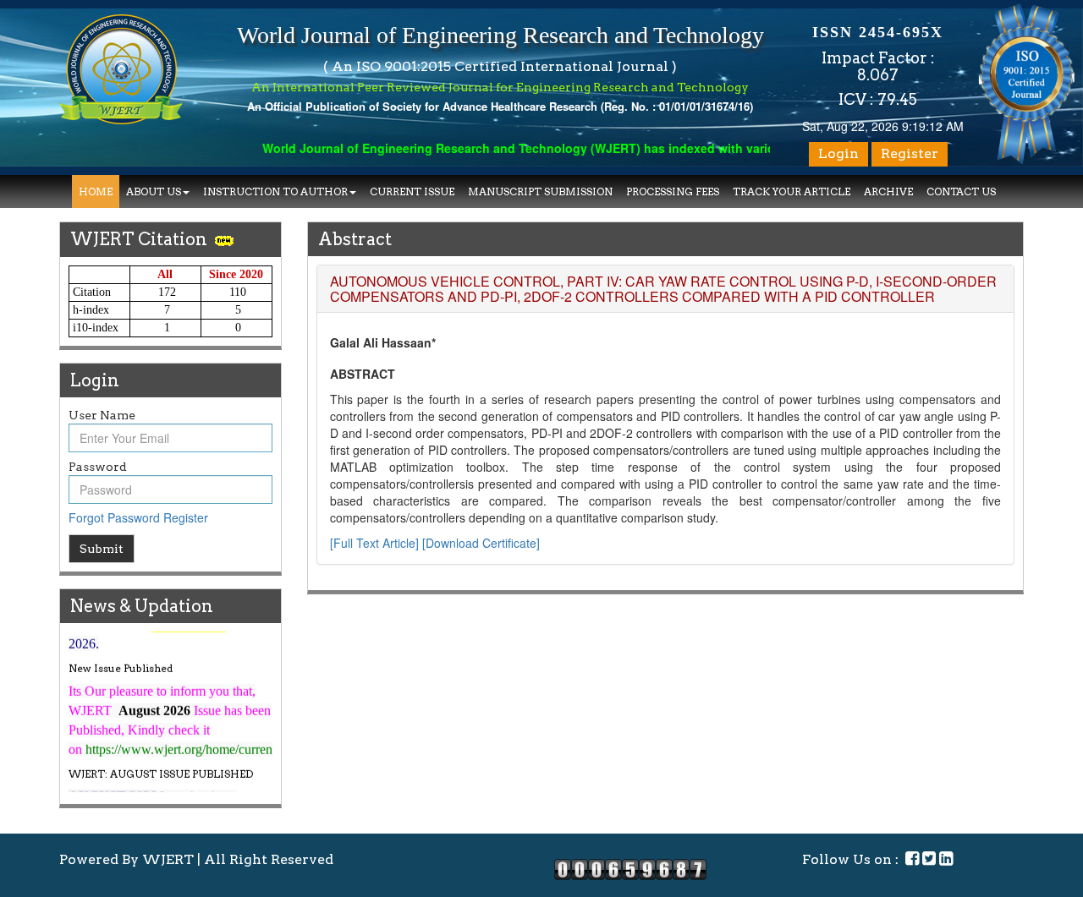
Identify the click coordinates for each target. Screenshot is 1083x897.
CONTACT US (961, 191)
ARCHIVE (888, 191)
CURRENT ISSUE (412, 191)
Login (838, 153)
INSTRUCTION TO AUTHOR (275, 191)
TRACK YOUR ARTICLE (791, 191)
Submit (102, 548)
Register (909, 153)
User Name (102, 415)
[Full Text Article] (374, 542)
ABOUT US (153, 191)
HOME (96, 191)
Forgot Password (114, 517)
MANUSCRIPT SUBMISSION (540, 191)
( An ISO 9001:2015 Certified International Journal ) (500, 66)
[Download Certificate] (481, 542)
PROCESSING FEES (672, 191)
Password (98, 466)
